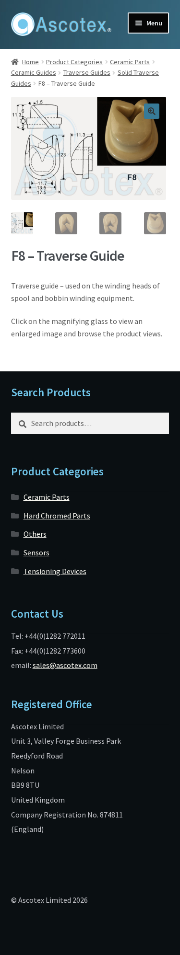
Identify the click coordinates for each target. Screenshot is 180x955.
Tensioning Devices (55, 571)
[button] (151, 111)
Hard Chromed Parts (57, 515)
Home (30, 62)
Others (35, 534)
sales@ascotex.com (65, 665)
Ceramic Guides (33, 72)
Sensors (36, 552)
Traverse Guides (86, 72)
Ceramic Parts (130, 62)
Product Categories (74, 62)
